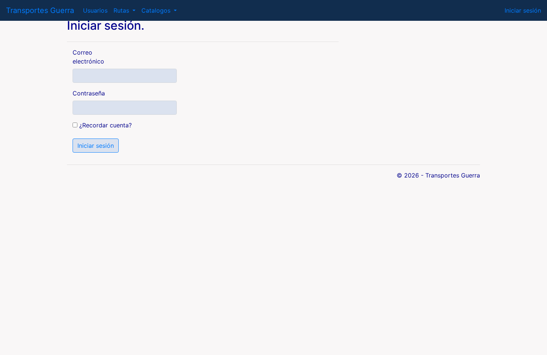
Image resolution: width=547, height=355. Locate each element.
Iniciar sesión (523, 10)
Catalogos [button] (156, 10)
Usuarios (95, 10)
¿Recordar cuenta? (105, 125)
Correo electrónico (88, 57)
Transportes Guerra (40, 10)
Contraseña (89, 93)
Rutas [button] (122, 10)
